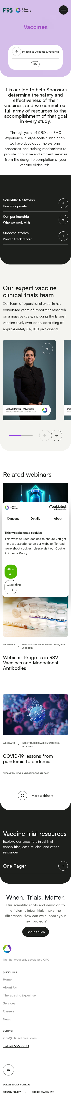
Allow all (10, 571)
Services (9, 1003)
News (7, 1019)
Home (7, 979)
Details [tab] (35, 518)
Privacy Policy (12, 1092)
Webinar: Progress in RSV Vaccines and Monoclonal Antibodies (30, 662)
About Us (10, 987)
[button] (44, 435)
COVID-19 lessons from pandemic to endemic (28, 758)
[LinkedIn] (8, 1069)
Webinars (9, 644)
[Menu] (63, 10)
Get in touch (35, 932)
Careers (9, 1011)
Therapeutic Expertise (19, 995)
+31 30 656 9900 (16, 1046)
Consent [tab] (13, 518)
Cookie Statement (43, 1092)
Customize (12, 584)
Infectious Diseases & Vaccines (40, 51)
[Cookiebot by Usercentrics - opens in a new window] (50, 507)
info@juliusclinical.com (20, 1038)
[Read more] (35, 616)
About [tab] (58, 518)
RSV (35, 64)
